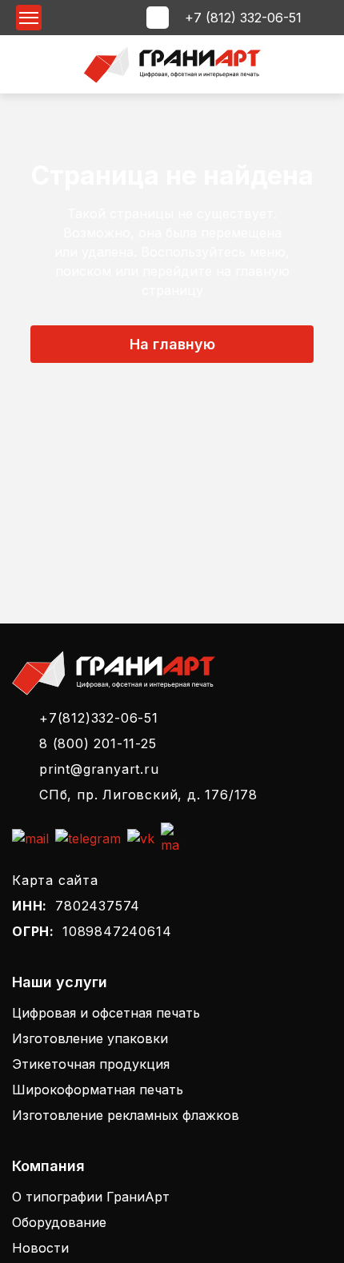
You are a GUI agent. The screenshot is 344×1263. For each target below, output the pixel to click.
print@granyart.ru (99, 769)
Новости (40, 1248)
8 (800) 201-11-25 (98, 743)
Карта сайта (55, 880)
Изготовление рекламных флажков (125, 1115)
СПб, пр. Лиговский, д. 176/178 (148, 795)
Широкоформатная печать (97, 1090)
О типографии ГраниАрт (91, 1197)
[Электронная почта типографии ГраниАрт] (30, 838)
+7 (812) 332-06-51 (243, 18)
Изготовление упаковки (90, 1038)
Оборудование (59, 1222)
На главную (172, 344)
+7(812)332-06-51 (98, 718)
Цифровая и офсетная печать (106, 1013)
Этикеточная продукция (91, 1064)
